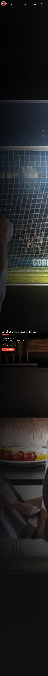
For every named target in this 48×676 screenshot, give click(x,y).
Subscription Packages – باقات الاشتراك (16, 3)
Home (7, 3)
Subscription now (8, 349)
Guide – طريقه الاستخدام (35, 3)
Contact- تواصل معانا (27, 3)
